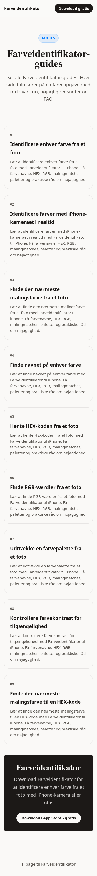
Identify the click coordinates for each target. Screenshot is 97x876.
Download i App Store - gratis (48, 818)
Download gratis (73, 8)
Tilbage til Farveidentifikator (48, 864)
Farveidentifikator (22, 8)
